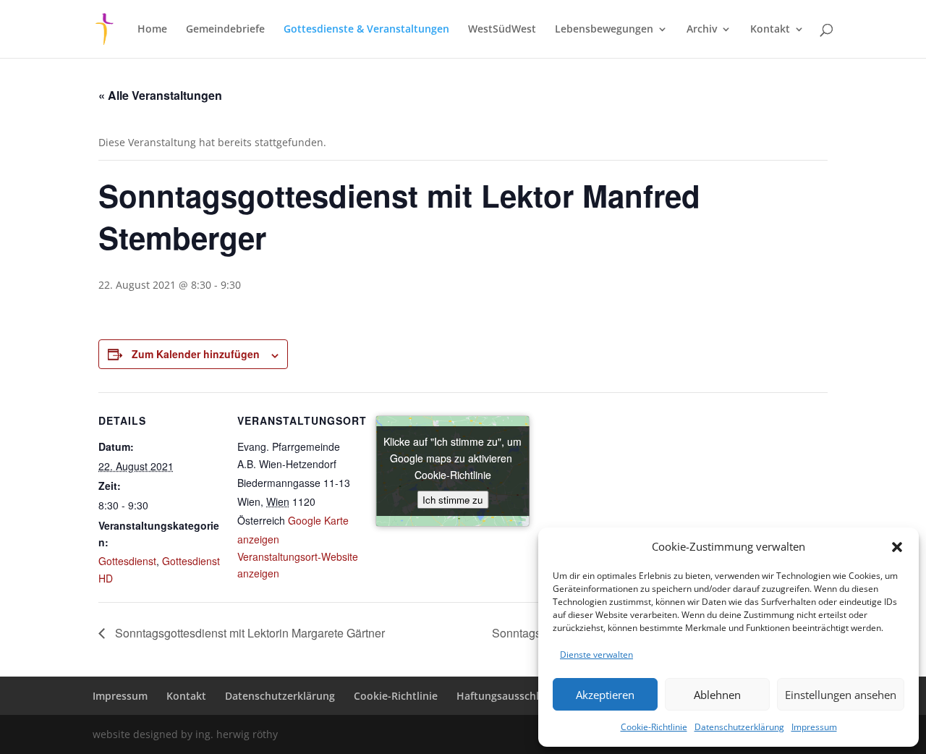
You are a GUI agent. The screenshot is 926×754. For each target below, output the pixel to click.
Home (152, 29)
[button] (897, 547)
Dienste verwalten (596, 654)
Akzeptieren (605, 694)
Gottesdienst (127, 561)
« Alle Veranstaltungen (160, 95)
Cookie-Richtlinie (654, 727)
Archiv (702, 29)
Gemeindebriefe (225, 29)
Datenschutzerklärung (739, 727)
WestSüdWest (502, 29)
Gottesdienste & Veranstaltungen (366, 29)
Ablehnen (717, 694)
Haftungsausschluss (506, 696)
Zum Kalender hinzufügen (196, 354)
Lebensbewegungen (604, 29)
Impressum (814, 727)
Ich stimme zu (452, 500)
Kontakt (770, 29)
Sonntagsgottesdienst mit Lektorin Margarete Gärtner (248, 632)
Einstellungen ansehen (840, 694)
